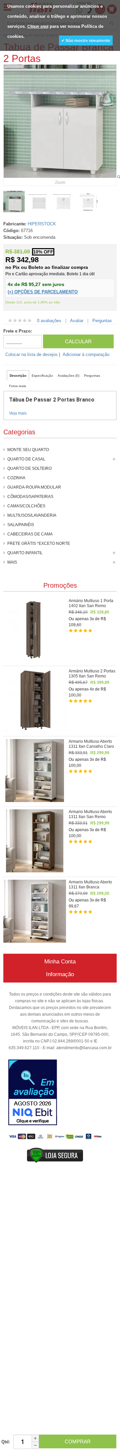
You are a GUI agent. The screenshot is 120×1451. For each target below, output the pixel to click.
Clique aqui (37, 26)
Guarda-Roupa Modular (34, 487)
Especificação (42, 375)
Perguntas (102, 320)
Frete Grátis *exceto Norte (38, 543)
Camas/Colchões (26, 506)
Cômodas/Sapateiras (30, 496)
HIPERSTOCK (42, 223)
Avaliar (76, 320)
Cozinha (16, 478)
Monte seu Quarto (28, 449)
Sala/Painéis (20, 524)
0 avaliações (49, 320)
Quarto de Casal (26, 459)
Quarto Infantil (25, 553)
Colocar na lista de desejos (31, 354)
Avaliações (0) (68, 375)
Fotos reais (17, 386)
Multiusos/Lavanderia (31, 515)
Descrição (18, 375)
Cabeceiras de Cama (30, 534)
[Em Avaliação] (32, 1093)
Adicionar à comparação (86, 354)
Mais (12, 562)
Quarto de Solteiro (29, 468)
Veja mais (18, 413)
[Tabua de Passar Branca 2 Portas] (14, 201)
